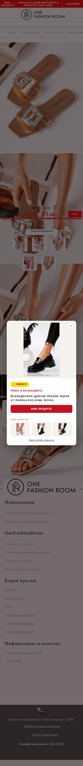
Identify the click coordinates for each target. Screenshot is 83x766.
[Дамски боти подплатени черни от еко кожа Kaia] (41, 429)
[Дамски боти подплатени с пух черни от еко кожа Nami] (62, 429)
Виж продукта (41, 408)
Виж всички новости (41, 440)
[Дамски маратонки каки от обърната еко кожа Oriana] (20, 429)
